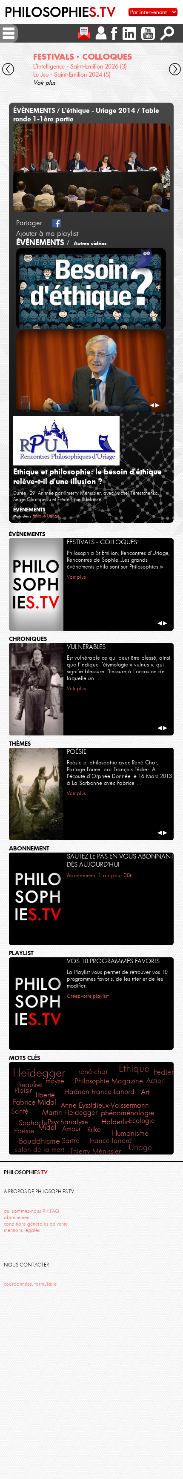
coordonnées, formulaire (30, 1284)
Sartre (71, 1141)
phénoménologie (127, 1113)
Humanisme (130, 1133)
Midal (47, 1127)
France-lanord (111, 1140)
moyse (54, 1081)
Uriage (53, 516)
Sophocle (33, 1123)
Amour (71, 1129)
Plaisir (23, 1090)
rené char (93, 1071)
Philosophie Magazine (109, 1081)
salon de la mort (39, 1149)
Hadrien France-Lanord (99, 1092)
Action (155, 1081)
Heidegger (39, 1072)
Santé (20, 1111)
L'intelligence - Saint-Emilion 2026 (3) (80, 66)
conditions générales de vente (36, 1224)
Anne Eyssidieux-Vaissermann (105, 1105)
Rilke (94, 1129)
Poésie (24, 1130)
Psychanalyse (68, 1121)
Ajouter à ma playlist (47, 234)
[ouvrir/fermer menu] (8, 33)
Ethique (39, 516)
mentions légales (22, 1230)
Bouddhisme (39, 1141)
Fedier (164, 1072)
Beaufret (30, 1084)
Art (145, 1092)
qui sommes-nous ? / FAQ (31, 1211)
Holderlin (115, 1121)
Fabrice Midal (34, 1102)
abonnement (17, 1218)
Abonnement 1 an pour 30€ (99, 875)
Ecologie (142, 1120)
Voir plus (44, 82)
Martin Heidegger (70, 1112)
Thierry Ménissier (95, 1151)
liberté (45, 1095)
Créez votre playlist (88, 996)
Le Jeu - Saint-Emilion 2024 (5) (72, 74)
